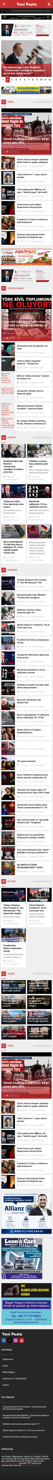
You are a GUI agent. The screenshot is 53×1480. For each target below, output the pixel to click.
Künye (5, 1366)
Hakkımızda (8, 1359)
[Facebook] (3, 1340)
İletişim (6, 1385)
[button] (3, 79)
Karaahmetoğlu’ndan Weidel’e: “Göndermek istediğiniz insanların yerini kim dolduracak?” (26, 1416)
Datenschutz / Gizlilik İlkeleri (15, 1378)
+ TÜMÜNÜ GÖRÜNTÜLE (42, 102)
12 (49, 80)
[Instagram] (15, 1340)
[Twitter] (9, 1340)
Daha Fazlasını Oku (30, 1465)
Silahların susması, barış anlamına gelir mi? (21, 1424)
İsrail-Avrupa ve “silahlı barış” (24, 11)
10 (41, 80)
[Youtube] (21, 1340)
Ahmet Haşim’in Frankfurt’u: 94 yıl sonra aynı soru (24, 1430)
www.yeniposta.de (10, 1463)
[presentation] (4, 131)
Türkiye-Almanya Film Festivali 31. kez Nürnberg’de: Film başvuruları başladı (25, 1408)
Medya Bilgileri (9, 1372)
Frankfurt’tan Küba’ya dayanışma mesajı (20, 1437)
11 (45, 80)
